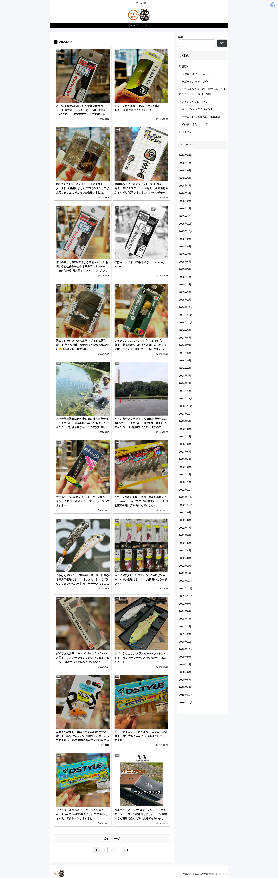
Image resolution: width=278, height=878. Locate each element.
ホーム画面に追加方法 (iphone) (201, 116)
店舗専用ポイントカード (196, 74)
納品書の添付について (195, 124)
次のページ (112, 838)
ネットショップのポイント (197, 109)
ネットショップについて (193, 101)
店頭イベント (186, 132)
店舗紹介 (184, 66)
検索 (180, 37)
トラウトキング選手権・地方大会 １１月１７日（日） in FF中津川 (202, 91)
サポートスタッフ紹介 (195, 81)
